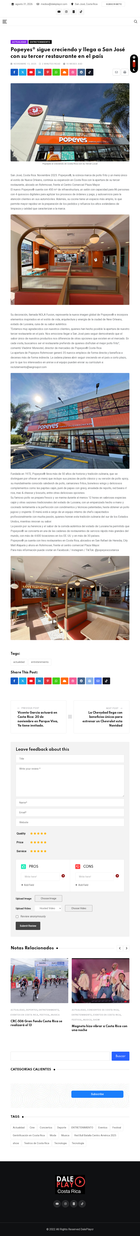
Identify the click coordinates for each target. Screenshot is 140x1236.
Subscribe (97, 1094)
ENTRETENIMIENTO (40, 662)
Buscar (120, 1056)
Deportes (32, 1010)
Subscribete (114, 4)
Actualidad (19, 662)
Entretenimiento (49, 1010)
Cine (32, 1127)
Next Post (112, 708)
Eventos (102, 1127)
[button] (120, 948)
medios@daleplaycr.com (54, 4)
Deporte (61, 1127)
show (16, 1143)
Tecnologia (60, 1143)
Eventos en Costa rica (24, 1015)
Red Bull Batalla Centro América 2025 (95, 1135)
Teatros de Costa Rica (36, 1143)
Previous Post (30, 708)
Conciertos (46, 1127)
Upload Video (23, 908)
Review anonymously (33, 916)
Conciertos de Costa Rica (103, 1010)
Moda (53, 1135)
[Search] (135, 21)
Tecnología (78, 1143)
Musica (55, 1015)
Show (96, 1020)
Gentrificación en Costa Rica (29, 1135)
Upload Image (23, 898)
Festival (45, 1015)
